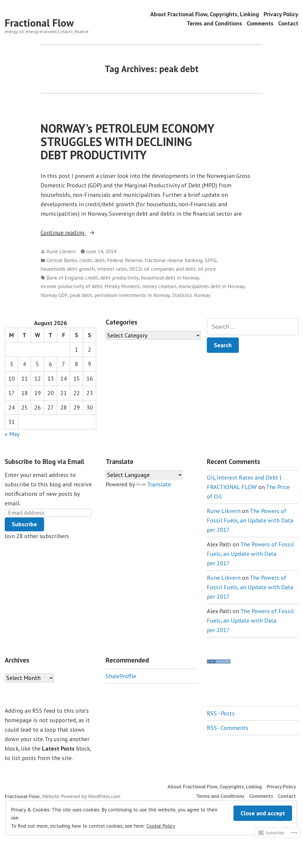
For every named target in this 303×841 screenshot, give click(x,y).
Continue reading (63, 232)
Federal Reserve (124, 260)
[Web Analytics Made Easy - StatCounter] (219, 661)
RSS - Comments (227, 728)
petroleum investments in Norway (132, 295)
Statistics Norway (191, 295)
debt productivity (119, 277)
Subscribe (24, 524)
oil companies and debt (170, 268)
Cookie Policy (160, 825)
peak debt (81, 295)
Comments (260, 23)
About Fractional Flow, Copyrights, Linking (204, 14)
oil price (207, 268)
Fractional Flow (39, 23)
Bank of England (64, 277)
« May (12, 434)
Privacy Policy (281, 14)
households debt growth (68, 268)
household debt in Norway (170, 277)
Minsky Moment (122, 286)
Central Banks (61, 260)
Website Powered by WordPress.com (81, 796)
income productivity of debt (71, 286)
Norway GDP (54, 295)
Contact (288, 23)
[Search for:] (252, 326)
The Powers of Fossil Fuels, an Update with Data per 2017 (250, 520)
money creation (159, 286)
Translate (159, 484)
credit (85, 260)
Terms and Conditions (214, 23)
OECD (135, 268)
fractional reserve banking (173, 260)
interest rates (112, 268)
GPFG (210, 260)
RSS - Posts (221, 713)
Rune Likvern (61, 251)
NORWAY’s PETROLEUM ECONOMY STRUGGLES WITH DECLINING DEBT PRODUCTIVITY (127, 142)
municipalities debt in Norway (211, 286)
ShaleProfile (121, 676)
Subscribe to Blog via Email (44, 461)
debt (99, 260)
